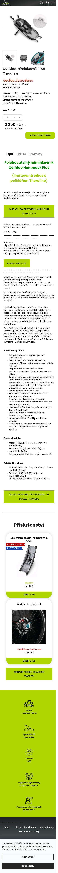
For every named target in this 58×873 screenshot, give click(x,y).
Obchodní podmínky (25, 827)
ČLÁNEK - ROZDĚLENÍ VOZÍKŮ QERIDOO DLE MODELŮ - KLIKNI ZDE (29, 496)
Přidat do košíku (40, 135)
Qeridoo (16, 87)
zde (43, 849)
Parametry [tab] (35, 154)
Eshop (7, 827)
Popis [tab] (10, 154)
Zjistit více (29, 594)
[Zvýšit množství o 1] (19, 117)
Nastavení (28, 857)
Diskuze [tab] (21, 154)
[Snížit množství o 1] (14, 117)
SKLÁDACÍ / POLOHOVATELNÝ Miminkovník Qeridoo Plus (29, 211)
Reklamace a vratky (29, 831)
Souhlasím (28, 866)
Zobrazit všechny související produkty (29, 674)
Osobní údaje (47, 827)
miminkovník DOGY (16, 263)
